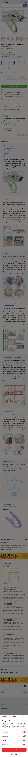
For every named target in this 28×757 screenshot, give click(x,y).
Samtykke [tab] (4, 716)
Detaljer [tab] (14, 716)
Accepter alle (14, 749)
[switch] (24, 732)
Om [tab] (23, 716)
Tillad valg (14, 754)
